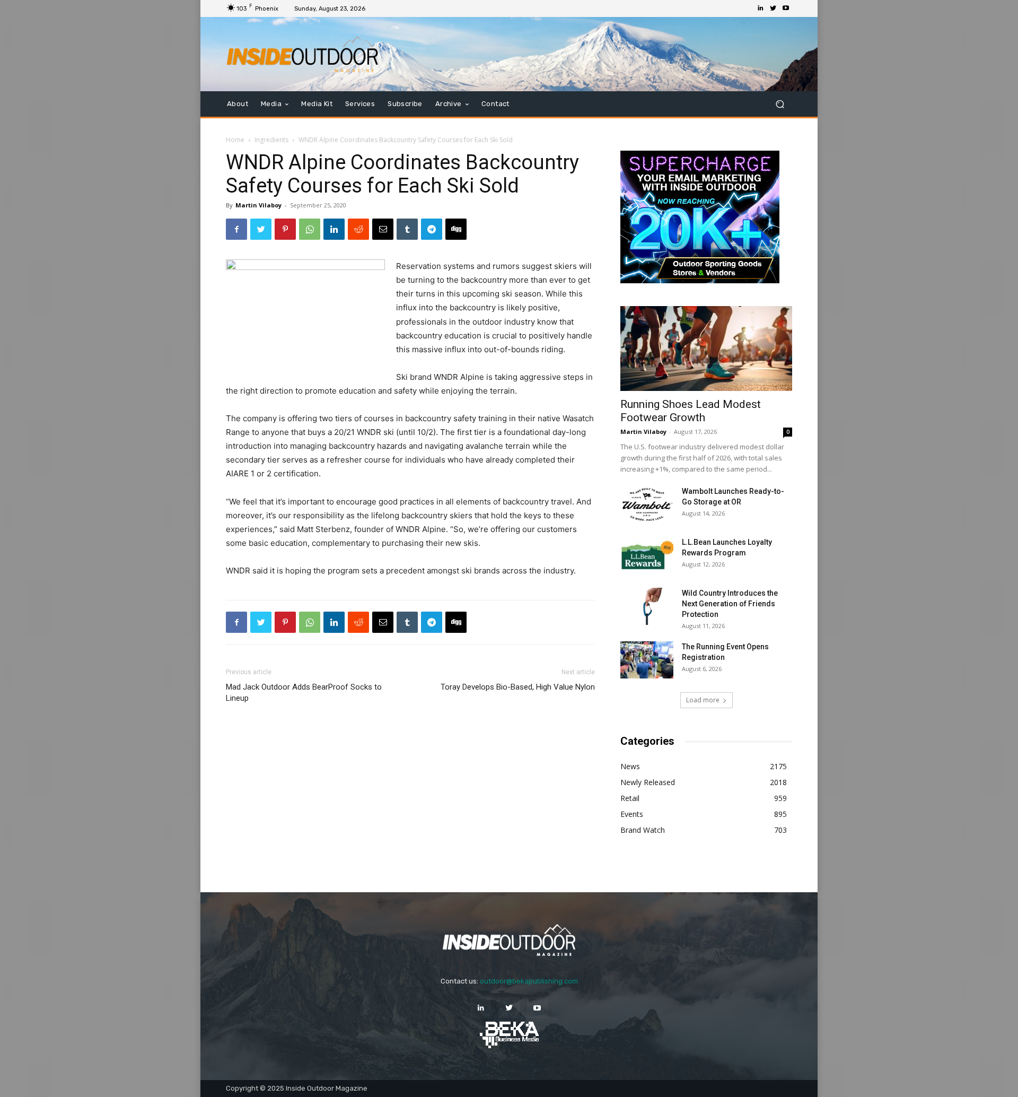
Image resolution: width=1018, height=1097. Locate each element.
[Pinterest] (285, 229)
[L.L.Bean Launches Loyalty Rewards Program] (646, 555)
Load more (702, 699)
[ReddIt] (358, 229)
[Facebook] (236, 229)
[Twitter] (773, 8)
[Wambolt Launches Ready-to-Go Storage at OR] (646, 504)
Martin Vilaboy (258, 205)
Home (235, 139)
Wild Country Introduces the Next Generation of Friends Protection (730, 604)
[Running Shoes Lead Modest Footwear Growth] (706, 348)
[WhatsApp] (309, 229)
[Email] (382, 229)
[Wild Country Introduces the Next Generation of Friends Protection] (646, 606)
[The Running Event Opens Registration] (646, 659)
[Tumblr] (407, 229)
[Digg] (456, 229)
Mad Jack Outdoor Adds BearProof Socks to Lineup (304, 692)
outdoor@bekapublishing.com (529, 981)
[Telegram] (431, 229)
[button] (779, 104)
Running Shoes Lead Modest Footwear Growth (690, 411)
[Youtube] (785, 8)
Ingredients (271, 139)
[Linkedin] (760, 8)
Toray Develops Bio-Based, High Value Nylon (518, 687)
